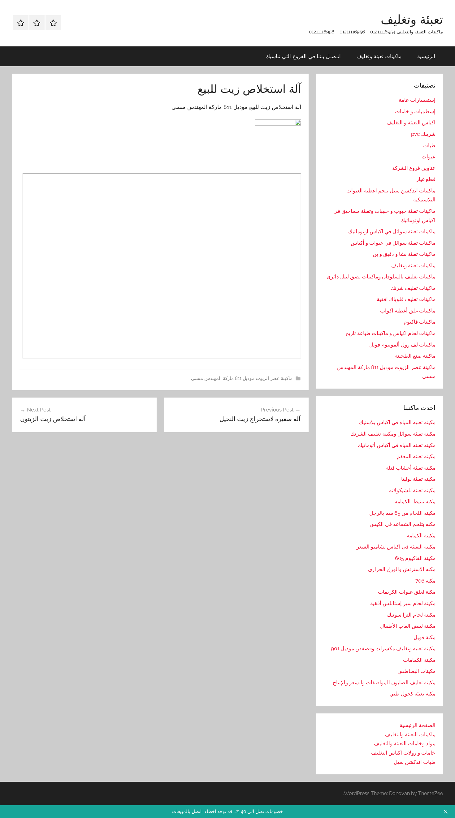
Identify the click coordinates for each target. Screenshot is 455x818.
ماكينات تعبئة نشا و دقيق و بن (404, 254)
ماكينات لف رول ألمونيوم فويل (402, 345)
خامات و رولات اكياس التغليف (403, 753)
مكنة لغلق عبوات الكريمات (407, 592)
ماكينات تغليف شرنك (413, 288)
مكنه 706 (425, 581)
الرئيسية (426, 56)
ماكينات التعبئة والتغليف (410, 734)
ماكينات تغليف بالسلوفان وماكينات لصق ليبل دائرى (381, 276)
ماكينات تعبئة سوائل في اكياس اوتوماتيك (392, 231)
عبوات (429, 156)
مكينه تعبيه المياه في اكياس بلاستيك (397, 422)
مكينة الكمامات (419, 660)
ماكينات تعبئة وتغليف (379, 56)
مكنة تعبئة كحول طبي (412, 694)
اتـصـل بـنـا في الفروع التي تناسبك (303, 56)
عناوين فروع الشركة (414, 168)
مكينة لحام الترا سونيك (411, 615)
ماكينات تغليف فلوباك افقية (406, 299)
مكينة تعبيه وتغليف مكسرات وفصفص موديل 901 (383, 648)
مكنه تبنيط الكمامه (415, 501)
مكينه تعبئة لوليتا (418, 479)
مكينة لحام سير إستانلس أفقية (403, 603)
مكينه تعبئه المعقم (416, 456)
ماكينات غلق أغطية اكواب (408, 311)
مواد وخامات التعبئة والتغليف (405, 743)
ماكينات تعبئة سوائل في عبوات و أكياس (393, 243)
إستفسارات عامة (417, 100)
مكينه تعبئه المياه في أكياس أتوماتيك (397, 445)
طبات (429, 145)
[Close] (445, 811)
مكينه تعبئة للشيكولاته (412, 490)
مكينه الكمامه (421, 535)
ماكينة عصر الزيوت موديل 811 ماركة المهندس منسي (241, 378)
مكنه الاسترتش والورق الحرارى (402, 569)
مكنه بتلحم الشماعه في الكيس (403, 524)
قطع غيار (426, 179)
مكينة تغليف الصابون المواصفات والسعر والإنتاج (384, 682)
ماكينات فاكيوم (420, 322)
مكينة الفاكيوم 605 (415, 558)
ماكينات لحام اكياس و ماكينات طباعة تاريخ (390, 333)
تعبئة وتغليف (412, 19)
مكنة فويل (425, 637)
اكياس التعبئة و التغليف (411, 122)
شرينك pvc (423, 134)
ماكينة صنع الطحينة (415, 356)
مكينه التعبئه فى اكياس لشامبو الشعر (396, 547)
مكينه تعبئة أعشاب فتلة (411, 468)
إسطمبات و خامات (415, 111)
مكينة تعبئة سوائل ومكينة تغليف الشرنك (393, 434)
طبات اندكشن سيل (415, 762)
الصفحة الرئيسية (418, 725)
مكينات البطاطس (416, 671)
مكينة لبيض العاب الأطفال (408, 626)
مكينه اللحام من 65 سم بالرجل (402, 513)
